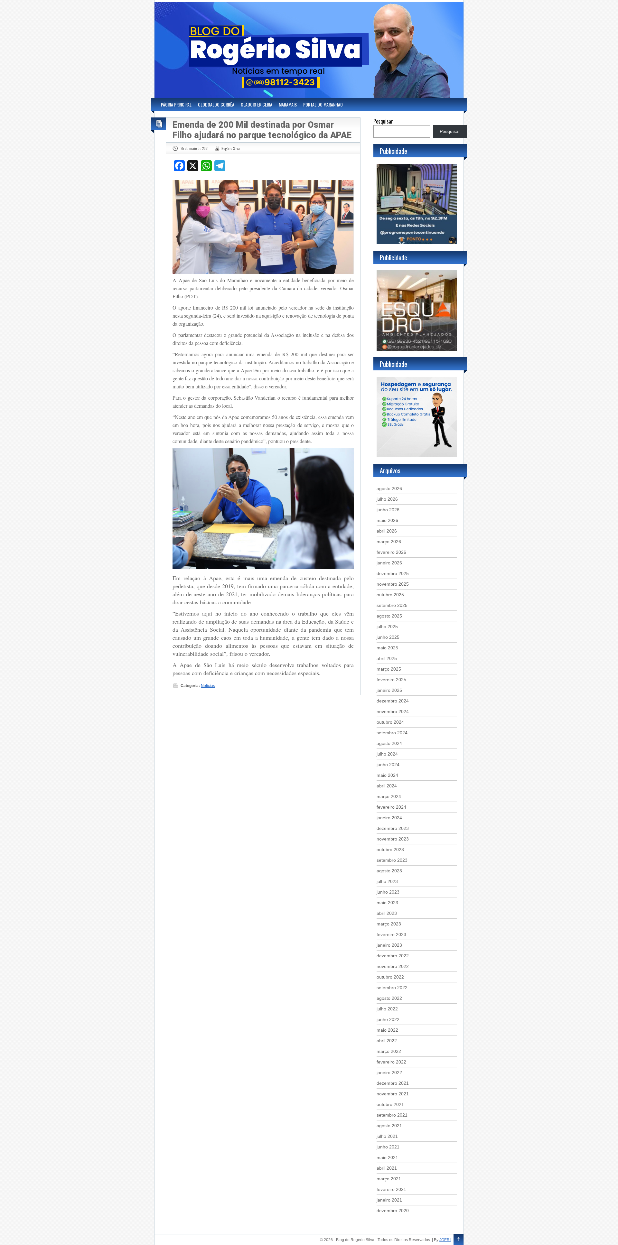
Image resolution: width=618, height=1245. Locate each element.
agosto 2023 (389, 870)
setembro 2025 (392, 605)
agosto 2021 (389, 1125)
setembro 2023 (392, 860)
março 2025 (389, 669)
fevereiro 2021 (391, 1189)
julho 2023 (387, 881)
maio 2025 (387, 647)
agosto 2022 (389, 998)
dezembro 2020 (393, 1210)
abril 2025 (387, 658)
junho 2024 (388, 764)
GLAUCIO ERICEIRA (256, 104)
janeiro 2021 (389, 1200)
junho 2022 (388, 1019)
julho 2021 (387, 1136)
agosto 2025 (389, 615)
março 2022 (389, 1051)
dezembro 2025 (393, 573)
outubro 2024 (390, 722)
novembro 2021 (393, 1093)
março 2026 (389, 541)
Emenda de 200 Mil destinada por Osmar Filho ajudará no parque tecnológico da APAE (262, 130)
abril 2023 (387, 913)
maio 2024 (387, 775)
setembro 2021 (392, 1115)
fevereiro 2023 (391, 934)
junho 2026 (388, 509)
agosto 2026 (389, 488)
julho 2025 (387, 626)
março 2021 (389, 1178)
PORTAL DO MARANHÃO (323, 104)
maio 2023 (387, 902)
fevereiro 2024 (391, 807)
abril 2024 (387, 785)
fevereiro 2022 (391, 1061)
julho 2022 (387, 1008)
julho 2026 (387, 499)
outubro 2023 (390, 849)
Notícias (208, 685)
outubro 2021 (390, 1104)
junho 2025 (388, 637)
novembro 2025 (393, 584)
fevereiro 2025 (391, 679)
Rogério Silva (230, 148)
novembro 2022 (393, 966)
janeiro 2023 (389, 945)
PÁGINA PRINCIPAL (176, 104)
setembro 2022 (392, 987)
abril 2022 (387, 1040)
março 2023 (389, 923)
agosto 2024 (389, 743)
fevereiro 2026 (391, 552)
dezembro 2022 (393, 955)
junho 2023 (388, 892)
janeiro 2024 (389, 817)
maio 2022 (387, 1030)
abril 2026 (387, 531)
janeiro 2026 (389, 562)
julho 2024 (387, 754)
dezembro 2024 (393, 700)
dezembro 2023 (393, 828)
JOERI (445, 1240)
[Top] (458, 1240)
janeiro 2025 (389, 690)
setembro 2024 (392, 732)
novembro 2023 (393, 838)
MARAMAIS (288, 104)
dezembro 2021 (393, 1083)
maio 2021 (387, 1157)
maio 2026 (387, 520)
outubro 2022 (390, 977)
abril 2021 (387, 1168)
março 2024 (389, 796)
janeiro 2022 (389, 1072)
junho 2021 (388, 1146)
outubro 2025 (390, 594)
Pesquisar (383, 121)
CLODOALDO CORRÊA (216, 104)
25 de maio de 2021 (195, 148)
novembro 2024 (393, 711)
